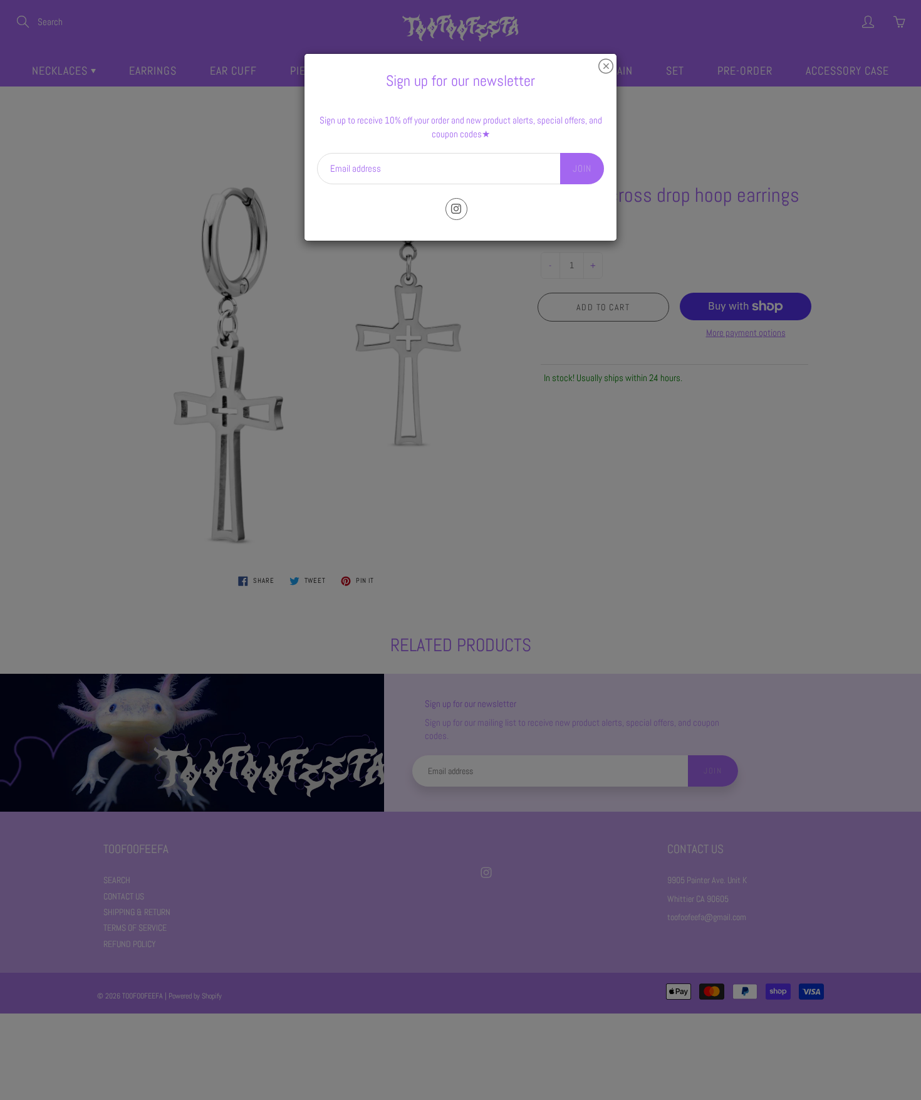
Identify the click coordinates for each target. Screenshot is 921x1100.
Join (582, 168)
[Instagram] (456, 209)
